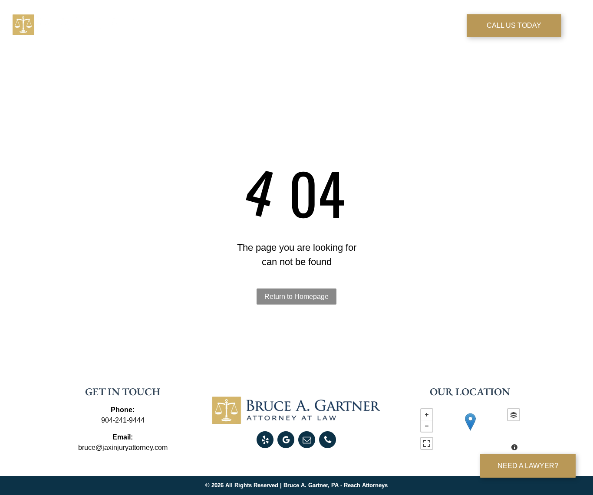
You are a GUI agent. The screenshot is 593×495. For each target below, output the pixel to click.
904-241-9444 (123, 420)
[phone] (327, 440)
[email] (306, 440)
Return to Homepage (296, 296)
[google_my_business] (285, 440)
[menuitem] (189, 27)
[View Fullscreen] (426, 443)
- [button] (426, 426)
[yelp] (265, 440)
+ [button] (426, 414)
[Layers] (513, 414)
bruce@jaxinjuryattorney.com (123, 447)
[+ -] (470, 430)
